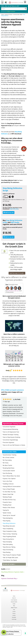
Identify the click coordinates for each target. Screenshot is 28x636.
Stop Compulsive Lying (9, 531)
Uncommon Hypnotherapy (10, 440)
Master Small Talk (8, 494)
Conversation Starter (9, 470)
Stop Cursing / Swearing (10, 534)
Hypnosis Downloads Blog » (9, 578)
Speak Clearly (7, 513)
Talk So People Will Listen (10, 557)
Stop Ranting (6, 552)
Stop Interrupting (8, 544)
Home (14, 596)
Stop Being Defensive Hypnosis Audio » (12, 572)
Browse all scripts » (9, 564)
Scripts (14, 603)
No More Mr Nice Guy (9, 499)
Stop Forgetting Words (9, 536)
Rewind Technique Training (10, 434)
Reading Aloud (7, 505)
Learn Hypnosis (14, 599)
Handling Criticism (8, 484)
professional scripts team (13, 290)
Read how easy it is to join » (16, 273)
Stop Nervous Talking (9, 547)
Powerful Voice (7, 502)
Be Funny (5, 463)
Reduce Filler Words (9, 507)
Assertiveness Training (9, 455)
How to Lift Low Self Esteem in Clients (14, 445)
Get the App (14, 619)
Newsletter (14, 617)
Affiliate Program (14, 607)
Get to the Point (7, 481)
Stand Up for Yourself (9, 515)
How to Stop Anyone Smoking (11, 437)
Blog (14, 605)
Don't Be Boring (7, 473)
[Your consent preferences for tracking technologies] (25, 633)
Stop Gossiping (7, 542)
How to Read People (9, 489)
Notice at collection (8, 634)
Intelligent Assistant (10, 11)
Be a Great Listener (8, 457)
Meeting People (7, 497)
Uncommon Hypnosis (9, 426)
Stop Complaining (8, 528)
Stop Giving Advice (8, 539)
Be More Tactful (7, 465)
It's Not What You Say (9, 491)
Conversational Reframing (10, 429)
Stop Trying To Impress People (12, 555)
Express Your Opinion (9, 478)
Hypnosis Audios (14, 601)
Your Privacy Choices (12, 631)
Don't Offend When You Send (11, 476)
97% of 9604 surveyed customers (12, 390)
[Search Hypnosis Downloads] (25, 8)
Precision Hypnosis (8, 442)
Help (14, 609)
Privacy (14, 613)
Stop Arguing (6, 520)
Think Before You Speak (10, 560)
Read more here (14, 209)
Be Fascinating (7, 460)
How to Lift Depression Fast (11, 432)
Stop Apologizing (8, 518)
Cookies (14, 615)
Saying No (6, 510)
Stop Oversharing (8, 549)
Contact (14, 611)
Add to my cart (9, 212)
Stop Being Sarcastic (9, 526)
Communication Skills (9, 452)
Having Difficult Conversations (12, 486)
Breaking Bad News (8, 468)
